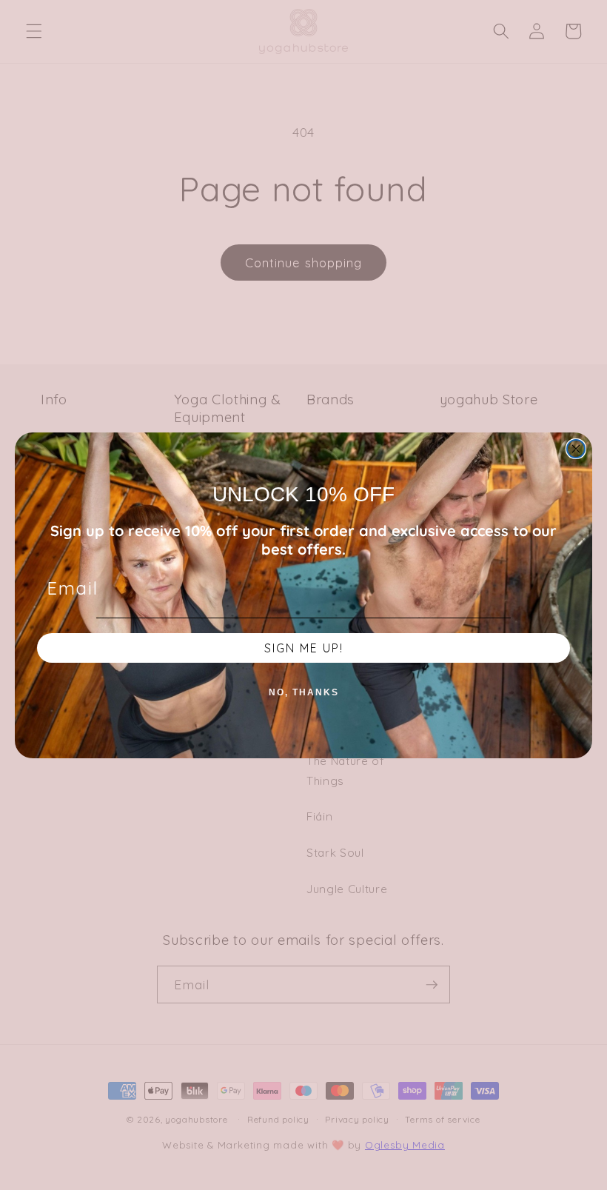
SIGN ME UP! (303, 648)
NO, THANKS (304, 692)
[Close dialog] (576, 449)
